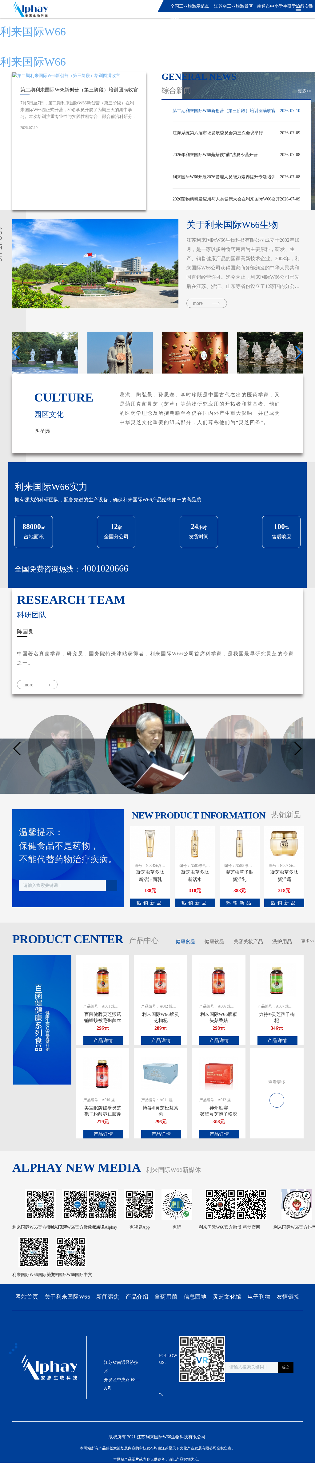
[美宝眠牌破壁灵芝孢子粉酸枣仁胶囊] (102, 1073)
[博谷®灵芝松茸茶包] (160, 1073)
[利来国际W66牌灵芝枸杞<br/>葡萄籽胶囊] (160, 979)
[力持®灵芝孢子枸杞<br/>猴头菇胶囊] (276, 979)
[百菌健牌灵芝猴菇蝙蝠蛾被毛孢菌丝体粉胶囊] (102, 979)
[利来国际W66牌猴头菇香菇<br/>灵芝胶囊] (218, 979)
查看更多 (276, 1082)
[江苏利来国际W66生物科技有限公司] (28, 9)
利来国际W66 (33, 32)
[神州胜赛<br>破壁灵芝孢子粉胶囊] (218, 1073)
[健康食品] (276, 1097)
